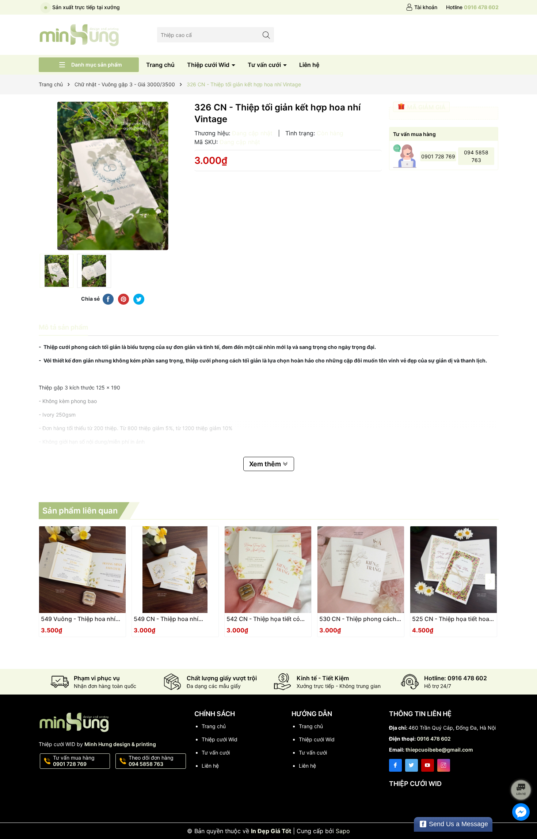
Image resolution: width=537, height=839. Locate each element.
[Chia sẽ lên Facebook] (108, 298)
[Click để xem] (113, 176)
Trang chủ (160, 64)
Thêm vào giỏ (74, 621)
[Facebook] (395, 765)
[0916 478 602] (472, 7)
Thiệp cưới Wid (209, 64)
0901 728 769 (438, 156)
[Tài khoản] (421, 7)
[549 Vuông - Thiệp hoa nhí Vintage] (82, 569)
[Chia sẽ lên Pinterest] (123, 298)
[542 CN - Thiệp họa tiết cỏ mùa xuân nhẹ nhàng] (268, 569)
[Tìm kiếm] (266, 34)
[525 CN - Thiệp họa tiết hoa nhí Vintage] (453, 569)
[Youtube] (427, 765)
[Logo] (79, 34)
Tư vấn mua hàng (74, 761)
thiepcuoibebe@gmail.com (439, 749)
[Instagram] (443, 765)
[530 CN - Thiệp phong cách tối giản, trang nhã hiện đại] (360, 569)
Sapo (343, 831)
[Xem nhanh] (104, 622)
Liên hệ (309, 64)
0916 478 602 (434, 738)
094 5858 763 (476, 156)
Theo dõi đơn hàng (151, 761)
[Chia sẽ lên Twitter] (138, 298)
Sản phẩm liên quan (80, 510)
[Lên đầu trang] (522, 770)
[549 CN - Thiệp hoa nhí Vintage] (175, 569)
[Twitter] (411, 765)
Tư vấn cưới (265, 64)
